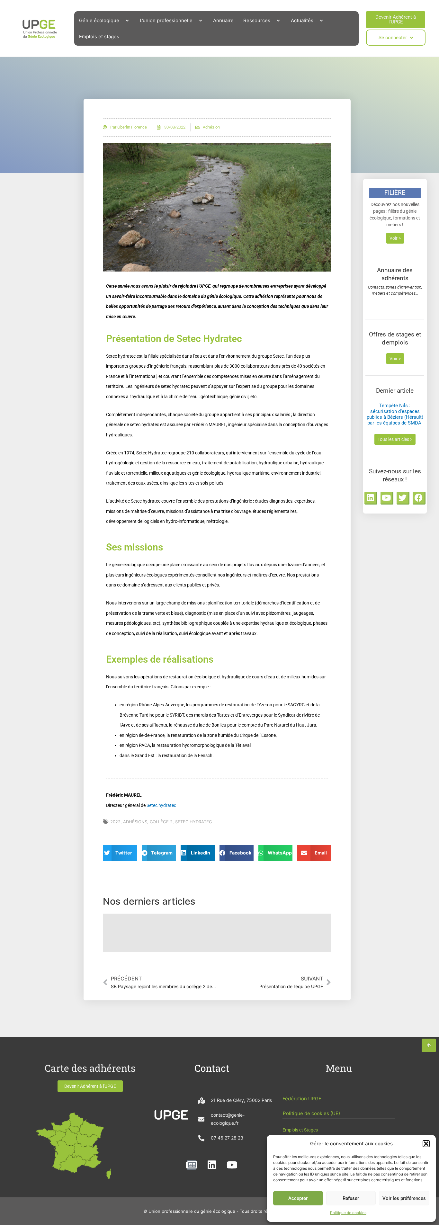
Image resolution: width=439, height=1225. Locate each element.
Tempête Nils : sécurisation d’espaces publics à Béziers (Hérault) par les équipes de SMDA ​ (395, 414)
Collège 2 (161, 821)
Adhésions (135, 821)
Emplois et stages (99, 36)
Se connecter (393, 37)
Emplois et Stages (300, 1129)
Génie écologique (99, 20)
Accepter (298, 1198)
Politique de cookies (348, 1212)
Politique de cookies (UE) (311, 1113)
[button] (426, 1143)
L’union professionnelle (166, 20)
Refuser (351, 1198)
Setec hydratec (161, 805)
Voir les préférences (404, 1198)
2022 (115, 821)
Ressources (256, 20)
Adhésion (211, 127)
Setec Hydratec (193, 821)
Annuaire (223, 20)
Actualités (302, 20)
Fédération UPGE (301, 1098)
